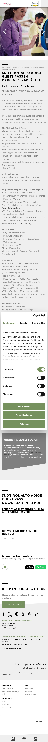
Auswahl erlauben (24, 415)
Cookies (4, 674)
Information (6, 698)
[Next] (43, 32)
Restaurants (5, 704)
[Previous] (5, 32)
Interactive (6, 686)
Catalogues (29, 689)
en (45, 722)
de (37, 722)
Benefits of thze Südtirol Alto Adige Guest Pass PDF (23, 510)
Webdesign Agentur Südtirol (5, 722)
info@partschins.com (34, 668)
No (13, 539)
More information (11, 208)
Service (28, 686)
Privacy (28, 673)
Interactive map (30, 695)
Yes (5, 539)
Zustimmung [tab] (9, 323)
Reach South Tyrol (7, 689)
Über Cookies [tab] (38, 323)
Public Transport (6, 707)
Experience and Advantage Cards (10, 693)
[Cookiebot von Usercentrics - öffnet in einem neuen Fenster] (34, 315)
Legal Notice (36, 673)
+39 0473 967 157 (13, 628)
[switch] (41, 378)
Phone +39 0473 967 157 (29, 664)
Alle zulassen (24, 406)
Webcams (28, 692)
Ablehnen (24, 424)
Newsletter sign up (14, 605)
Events (3, 701)
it (41, 722)
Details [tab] (23, 323)
